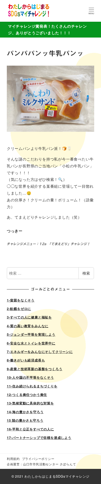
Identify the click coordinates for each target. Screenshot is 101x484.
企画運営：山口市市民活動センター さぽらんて (41, 464)
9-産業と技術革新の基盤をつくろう (34, 368)
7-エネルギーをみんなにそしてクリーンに (40, 351)
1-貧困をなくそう (21, 300)
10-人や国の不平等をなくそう (30, 377)
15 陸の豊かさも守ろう (25, 420)
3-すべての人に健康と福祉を (29, 317)
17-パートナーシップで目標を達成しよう (39, 437)
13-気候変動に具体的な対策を (30, 403)
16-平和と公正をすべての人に (30, 429)
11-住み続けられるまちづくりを (32, 386)
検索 (86, 273)
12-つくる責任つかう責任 (27, 394)
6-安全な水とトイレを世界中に (31, 343)
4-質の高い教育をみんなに (27, 325)
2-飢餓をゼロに (19, 308)
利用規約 (13, 458)
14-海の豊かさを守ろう (25, 411)
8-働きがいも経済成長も (26, 360)
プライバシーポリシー (38, 458)
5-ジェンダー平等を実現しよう (31, 334)
